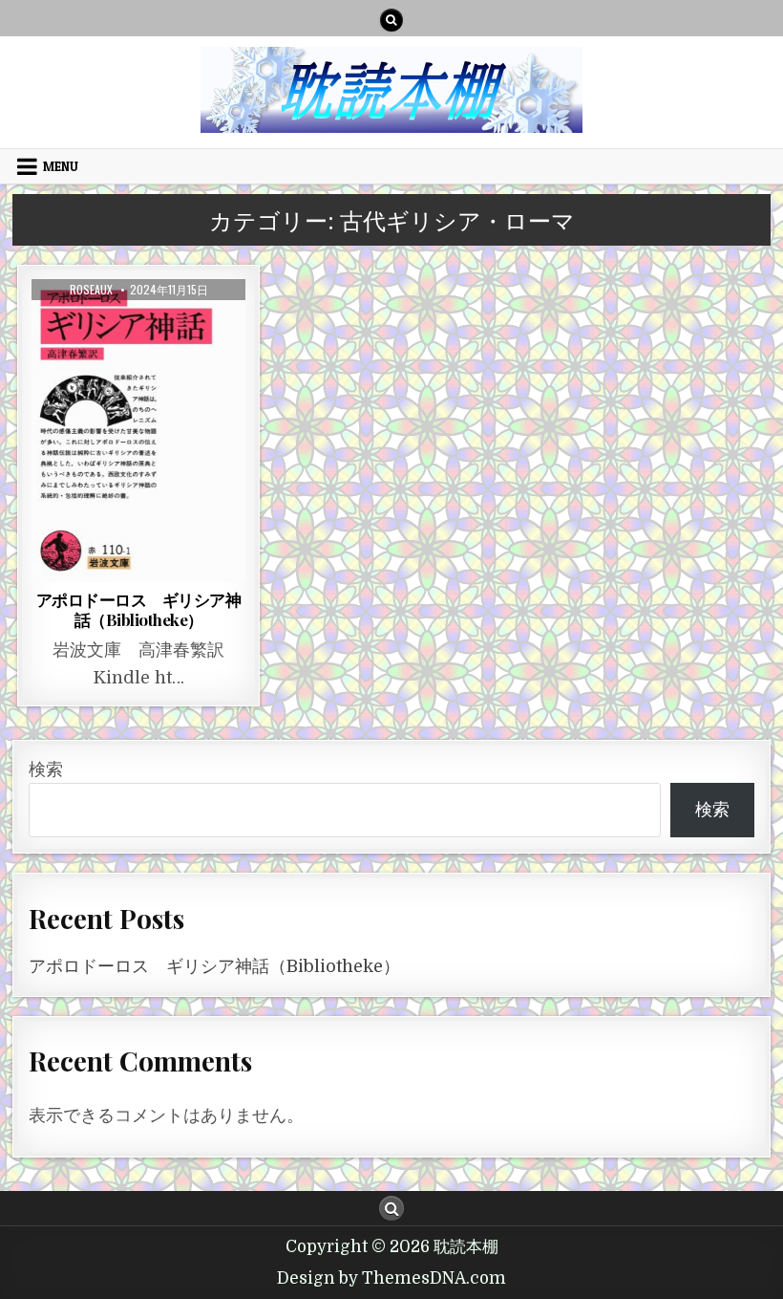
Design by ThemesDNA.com (391, 1278)
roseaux (91, 289)
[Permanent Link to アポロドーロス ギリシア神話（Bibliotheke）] (138, 430)
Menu (60, 166)
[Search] (391, 20)
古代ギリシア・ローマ (139, 331)
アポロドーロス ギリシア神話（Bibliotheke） (139, 609)
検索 (46, 769)
